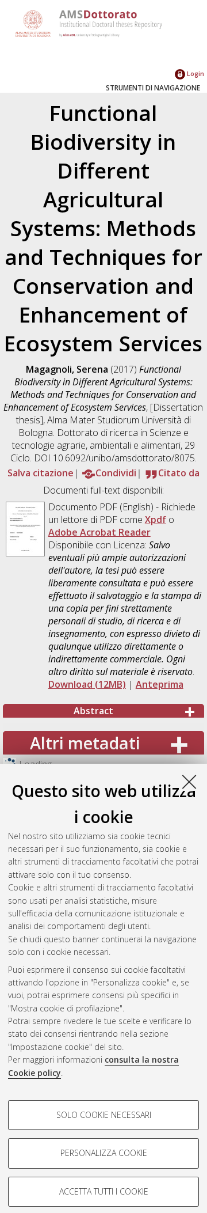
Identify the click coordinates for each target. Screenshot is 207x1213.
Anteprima (159, 684)
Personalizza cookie (103, 1152)
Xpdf (155, 519)
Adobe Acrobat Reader (99, 532)
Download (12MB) (87, 684)
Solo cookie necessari (103, 1114)
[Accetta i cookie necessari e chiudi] (189, 781)
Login (194, 73)
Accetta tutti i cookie (103, 1191)
